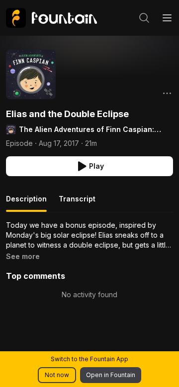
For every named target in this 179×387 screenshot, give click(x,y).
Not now (57, 375)
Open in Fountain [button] (110, 375)
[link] (51, 18)
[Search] (144, 18)
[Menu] (167, 18)
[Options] (167, 93)
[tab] (26, 203)
